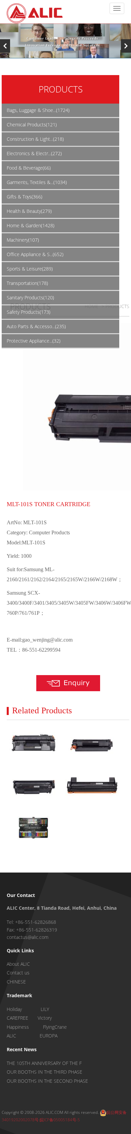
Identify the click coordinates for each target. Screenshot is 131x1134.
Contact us (18, 972)
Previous (5, 46)
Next (126, 46)
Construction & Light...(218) (35, 139)
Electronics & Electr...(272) (34, 153)
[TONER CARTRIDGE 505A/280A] (33, 744)
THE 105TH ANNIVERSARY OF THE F (44, 1063)
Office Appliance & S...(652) (35, 254)
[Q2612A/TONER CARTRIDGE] (33, 786)
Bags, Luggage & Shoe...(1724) (38, 110)
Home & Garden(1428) (30, 225)
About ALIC (18, 964)
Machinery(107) (23, 240)
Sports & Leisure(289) (30, 268)
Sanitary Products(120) (30, 297)
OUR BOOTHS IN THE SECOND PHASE (47, 1081)
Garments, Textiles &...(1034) (37, 182)
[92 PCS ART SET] (33, 828)
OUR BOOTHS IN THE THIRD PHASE (44, 1072)
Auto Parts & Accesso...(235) (36, 326)
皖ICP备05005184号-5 (60, 1120)
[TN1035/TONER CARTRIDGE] (92, 786)
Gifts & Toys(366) (24, 196)
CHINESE (16, 981)
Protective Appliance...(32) (33, 341)
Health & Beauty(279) (29, 211)
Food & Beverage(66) (29, 168)
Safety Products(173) (28, 312)
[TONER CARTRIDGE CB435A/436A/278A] (92, 744)
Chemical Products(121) (32, 124)
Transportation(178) (27, 283)
